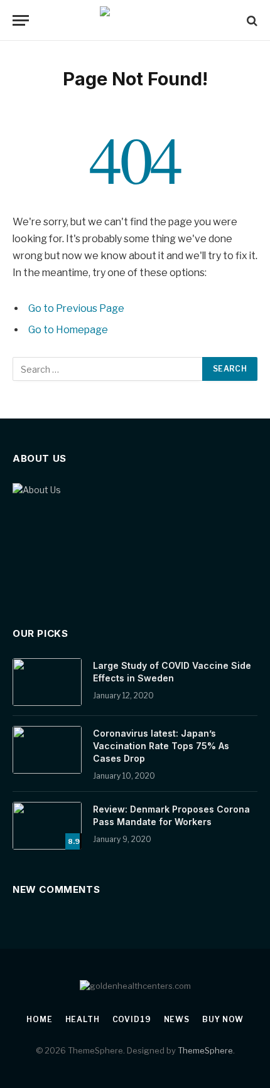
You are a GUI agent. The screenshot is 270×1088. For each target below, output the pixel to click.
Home (39, 1019)
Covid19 (131, 1019)
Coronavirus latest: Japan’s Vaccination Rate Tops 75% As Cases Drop (161, 746)
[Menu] (21, 20)
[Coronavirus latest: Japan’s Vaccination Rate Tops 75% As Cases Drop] (47, 750)
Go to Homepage (68, 330)
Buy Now (223, 1019)
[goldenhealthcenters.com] (135, 20)
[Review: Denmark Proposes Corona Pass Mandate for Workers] (47, 826)
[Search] (250, 20)
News (177, 1019)
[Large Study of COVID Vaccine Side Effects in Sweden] (47, 682)
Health (82, 1019)
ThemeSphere (205, 1050)
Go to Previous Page (76, 308)
